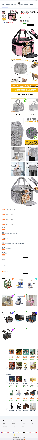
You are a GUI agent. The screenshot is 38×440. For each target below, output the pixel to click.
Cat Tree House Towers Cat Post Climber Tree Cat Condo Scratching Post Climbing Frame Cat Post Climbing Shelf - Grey (31, 290)
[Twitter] (5, 22)
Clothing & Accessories (13, 4)
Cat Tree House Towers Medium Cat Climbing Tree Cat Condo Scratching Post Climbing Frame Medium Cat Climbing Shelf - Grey (7, 307)
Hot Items (2, 5)
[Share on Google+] (10, 22)
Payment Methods (5, 426)
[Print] (6, 22)
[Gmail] (9, 22)
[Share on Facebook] (4, 22)
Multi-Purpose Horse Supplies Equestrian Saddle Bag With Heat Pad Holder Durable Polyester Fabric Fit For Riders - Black (11, 356)
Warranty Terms (13, 426)
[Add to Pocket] (12, 22)
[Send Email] (7, 22)
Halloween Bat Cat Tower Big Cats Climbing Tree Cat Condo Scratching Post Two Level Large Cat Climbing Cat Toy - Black (18, 410)
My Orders (32, 423)
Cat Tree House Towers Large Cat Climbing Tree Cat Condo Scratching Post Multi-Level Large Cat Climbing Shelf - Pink (31, 307)
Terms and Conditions (23, 426)
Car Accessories (2, 4)
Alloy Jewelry (31, 4)
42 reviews (30, 17)
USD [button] (32, 0)
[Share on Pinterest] (8, 22)
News (5, 5)
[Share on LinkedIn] (11, 22)
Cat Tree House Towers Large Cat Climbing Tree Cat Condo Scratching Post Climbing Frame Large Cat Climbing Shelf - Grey (19, 307)
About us (4, 423)
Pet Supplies (7, 4)
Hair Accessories (20, 4)
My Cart (31, 426)
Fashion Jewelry (26, 4)
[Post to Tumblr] (13, 22)
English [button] (36, 0)
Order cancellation (23, 423)
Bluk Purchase (13, 423)
